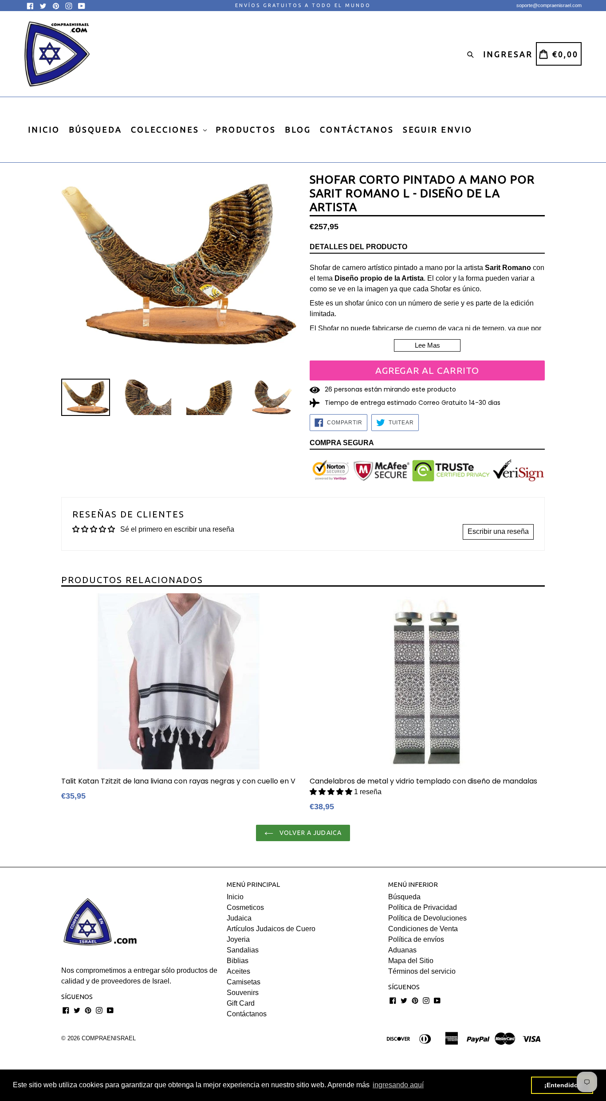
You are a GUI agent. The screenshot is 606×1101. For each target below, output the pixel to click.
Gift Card (241, 1003)
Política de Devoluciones (427, 918)
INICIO (44, 129)
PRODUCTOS (246, 129)
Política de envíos (416, 939)
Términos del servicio (422, 971)
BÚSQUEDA (95, 129)
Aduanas (402, 950)
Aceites (238, 971)
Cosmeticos (245, 907)
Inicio (235, 897)
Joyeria (238, 939)
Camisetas (243, 982)
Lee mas (427, 345)
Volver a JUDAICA (310, 832)
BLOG (298, 129)
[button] (332, 791)
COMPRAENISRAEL (109, 1038)
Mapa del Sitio (410, 960)
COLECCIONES (166, 129)
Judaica (239, 918)
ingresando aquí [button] (398, 1085)
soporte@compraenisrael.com (549, 5)
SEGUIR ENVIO (437, 129)
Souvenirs (243, 992)
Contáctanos (247, 1014)
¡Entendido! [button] (562, 1085)
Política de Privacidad (422, 907)
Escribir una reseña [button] (498, 531)
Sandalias (243, 950)
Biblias (237, 960)
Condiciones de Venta (423, 929)
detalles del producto (358, 247)
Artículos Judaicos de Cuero (271, 929)
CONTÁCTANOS (357, 129)
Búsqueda (404, 897)
